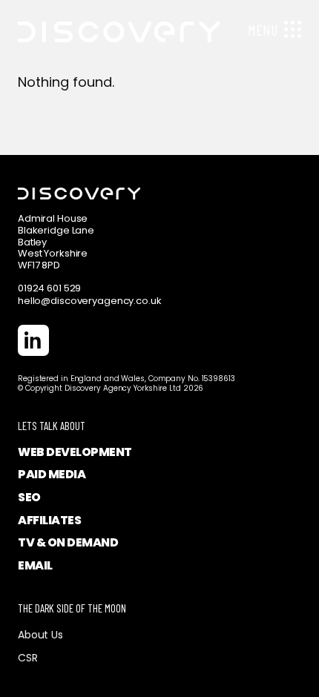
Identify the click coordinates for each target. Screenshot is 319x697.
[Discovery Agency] (110, 21)
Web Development (75, 451)
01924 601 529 (49, 288)
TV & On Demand (68, 542)
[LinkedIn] (33, 340)
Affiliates (49, 520)
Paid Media (51, 474)
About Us (40, 634)
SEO (29, 497)
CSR (28, 657)
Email (35, 565)
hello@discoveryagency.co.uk (90, 301)
